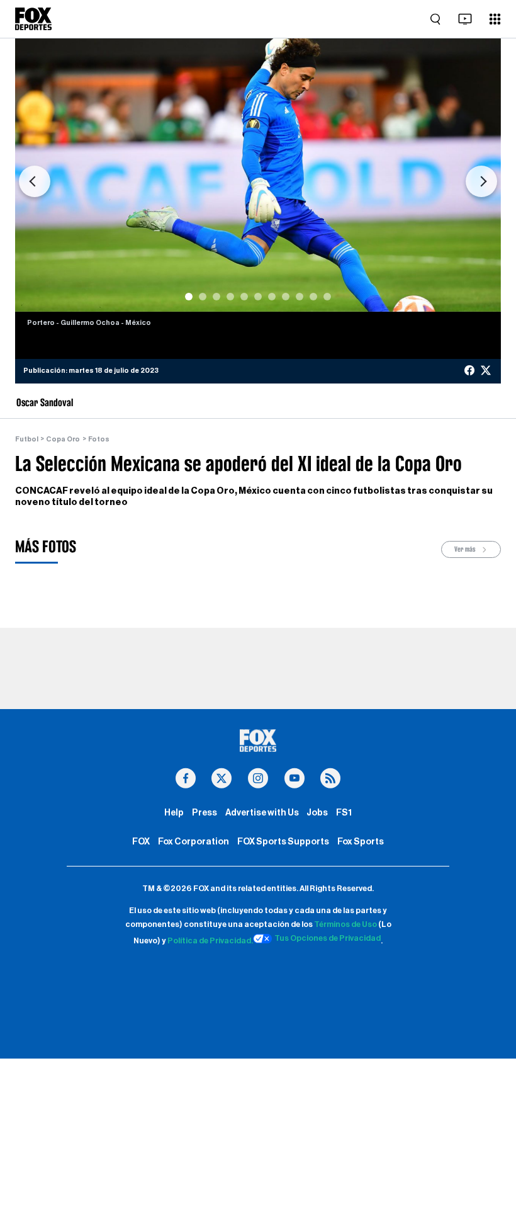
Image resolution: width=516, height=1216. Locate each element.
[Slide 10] (313, 297)
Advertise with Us (262, 812)
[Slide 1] (189, 297)
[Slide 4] (230, 297)
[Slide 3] (216, 297)
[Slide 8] (285, 297)
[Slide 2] (202, 297)
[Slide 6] (258, 297)
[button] (34, 181)
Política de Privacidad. (210, 941)
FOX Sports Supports (283, 841)
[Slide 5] (244, 297)
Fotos (98, 439)
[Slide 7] (272, 297)
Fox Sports (360, 841)
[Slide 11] (327, 297)
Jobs (317, 812)
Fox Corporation (193, 841)
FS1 (344, 812)
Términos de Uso (345, 924)
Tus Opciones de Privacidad (327, 938)
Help (174, 812)
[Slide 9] (299, 297)
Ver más (465, 549)
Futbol (26, 439)
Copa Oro (63, 439)
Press (204, 812)
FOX (141, 841)
